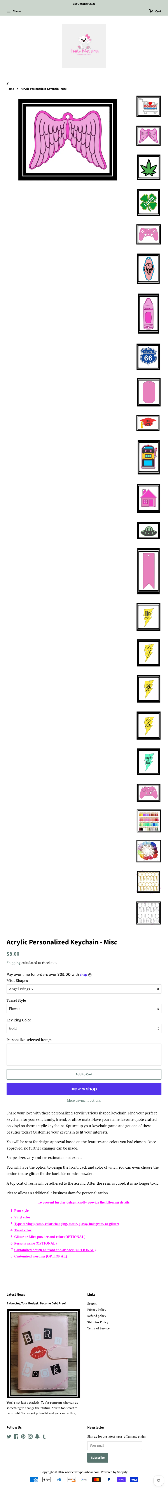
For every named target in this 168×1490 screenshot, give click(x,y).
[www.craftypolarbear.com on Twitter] (9, 1437)
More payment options (84, 1100)
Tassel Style (16, 1000)
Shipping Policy (97, 1322)
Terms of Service (98, 1328)
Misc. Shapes (17, 980)
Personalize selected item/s (29, 1039)
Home (10, 89)
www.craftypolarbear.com (82, 1472)
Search (91, 1303)
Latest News (16, 1294)
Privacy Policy (96, 1309)
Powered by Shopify (114, 1472)
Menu (16, 11)
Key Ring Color (19, 1020)
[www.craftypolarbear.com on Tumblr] (44, 1437)
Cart (158, 11)
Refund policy (96, 1316)
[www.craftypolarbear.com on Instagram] (30, 1437)
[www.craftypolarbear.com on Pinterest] (23, 1437)
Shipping (14, 962)
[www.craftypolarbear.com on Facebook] (16, 1437)
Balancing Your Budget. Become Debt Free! (36, 1303)
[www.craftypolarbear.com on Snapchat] (37, 1437)
